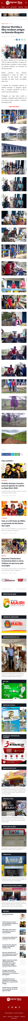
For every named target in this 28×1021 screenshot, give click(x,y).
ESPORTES (16, 1016)
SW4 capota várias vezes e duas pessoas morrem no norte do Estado (9, 931)
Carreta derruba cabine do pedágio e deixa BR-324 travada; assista (9, 946)
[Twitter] (19, 39)
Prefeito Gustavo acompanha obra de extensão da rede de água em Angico (10, 989)
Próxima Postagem (21, 589)
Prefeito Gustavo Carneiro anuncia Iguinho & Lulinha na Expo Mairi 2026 (12, 485)
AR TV (7, 7)
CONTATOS (14, 1018)
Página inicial (4, 23)
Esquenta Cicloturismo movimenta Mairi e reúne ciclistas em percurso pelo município (12, 562)
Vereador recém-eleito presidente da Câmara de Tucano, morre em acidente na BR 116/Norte (10, 972)
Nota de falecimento (7, 914)
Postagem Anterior (6, 589)
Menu (2, 3)
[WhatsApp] (25, 39)
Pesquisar (26, 3)
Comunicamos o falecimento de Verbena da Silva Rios (10, 937)
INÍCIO (3, 7)
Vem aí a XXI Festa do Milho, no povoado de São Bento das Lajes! (13, 523)
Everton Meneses (19, 1013)
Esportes (3, 555)
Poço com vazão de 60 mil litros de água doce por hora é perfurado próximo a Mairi (10, 954)
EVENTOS (20, 7)
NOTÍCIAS (10, 1016)
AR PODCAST (14, 7)
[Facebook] (17, 39)
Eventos (11, 23)
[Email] (22, 39)
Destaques (4, 480)
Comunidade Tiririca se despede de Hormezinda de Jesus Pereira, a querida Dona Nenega (10, 981)
